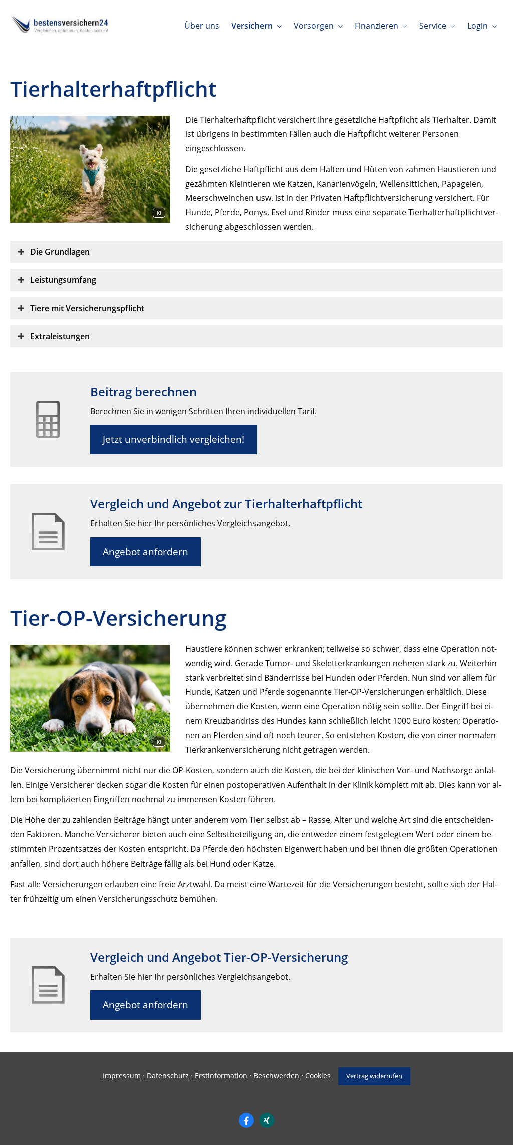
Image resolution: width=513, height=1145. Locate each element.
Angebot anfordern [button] (145, 551)
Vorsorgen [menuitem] (314, 25)
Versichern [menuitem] (252, 25)
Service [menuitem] (432, 25)
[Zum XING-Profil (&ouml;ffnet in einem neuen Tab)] (266, 1120)
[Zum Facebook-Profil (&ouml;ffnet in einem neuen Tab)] (246, 1120)
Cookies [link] (318, 1075)
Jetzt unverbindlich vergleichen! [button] (173, 439)
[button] (60, 251)
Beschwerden (276, 1075)
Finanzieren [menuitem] (376, 25)
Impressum (122, 1075)
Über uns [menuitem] (201, 25)
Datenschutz (168, 1075)
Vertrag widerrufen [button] (374, 1075)
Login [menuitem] (477, 25)
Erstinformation (221, 1075)
